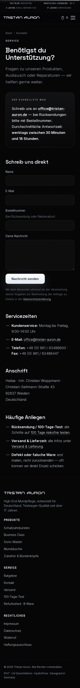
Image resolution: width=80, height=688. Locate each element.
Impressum (11, 623)
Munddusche (13, 549)
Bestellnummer (30, 213)
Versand (9, 590)
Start (9, 33)
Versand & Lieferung (27, 446)
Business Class (14, 535)
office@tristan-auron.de (42, 339)
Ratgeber (10, 575)
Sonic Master (13, 542)
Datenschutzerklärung (37, 299)
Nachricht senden (25, 279)
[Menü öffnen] (74, 18)
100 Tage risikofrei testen (50, 432)
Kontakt (9, 583)
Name (9, 171)
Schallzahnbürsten (17, 528)
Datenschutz (12, 631)
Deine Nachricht (17, 236)
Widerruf (10, 637)
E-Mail (10, 191)
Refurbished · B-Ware (19, 604)
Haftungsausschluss (18, 644)
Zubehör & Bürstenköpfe (21, 556)
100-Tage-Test (14, 596)
